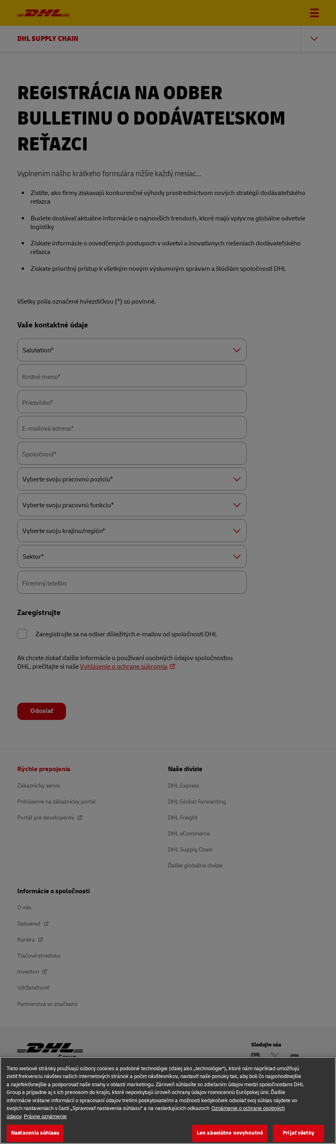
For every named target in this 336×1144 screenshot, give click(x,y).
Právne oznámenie (45, 1116)
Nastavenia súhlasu (35, 1133)
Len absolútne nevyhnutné (230, 1133)
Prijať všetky (298, 1133)
